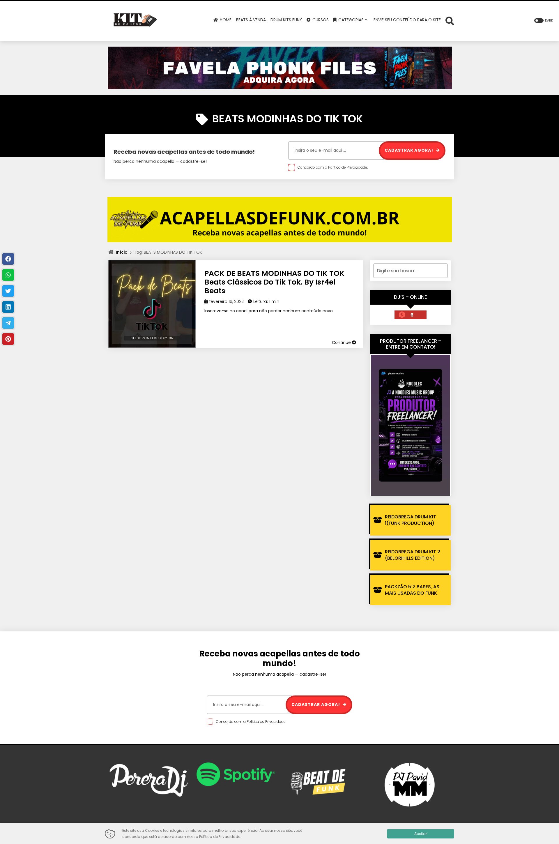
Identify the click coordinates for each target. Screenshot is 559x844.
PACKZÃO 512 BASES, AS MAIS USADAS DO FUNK (412, 589)
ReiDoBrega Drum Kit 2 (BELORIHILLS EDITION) (412, 555)
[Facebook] (8, 259)
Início (122, 252)
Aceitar (420, 833)
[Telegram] (8, 323)
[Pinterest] (8, 339)
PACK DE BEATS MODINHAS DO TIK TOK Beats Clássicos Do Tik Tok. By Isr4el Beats (274, 282)
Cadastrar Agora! (409, 150)
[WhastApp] (8, 275)
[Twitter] (8, 291)
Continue (342, 342)
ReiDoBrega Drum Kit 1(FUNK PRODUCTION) (410, 520)
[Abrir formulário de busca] (449, 20)
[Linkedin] (8, 307)
